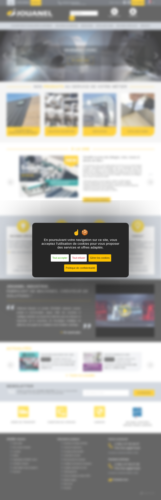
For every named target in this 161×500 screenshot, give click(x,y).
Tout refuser (78, 258)
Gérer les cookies (100, 258)
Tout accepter (59, 258)
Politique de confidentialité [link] (80, 268)
